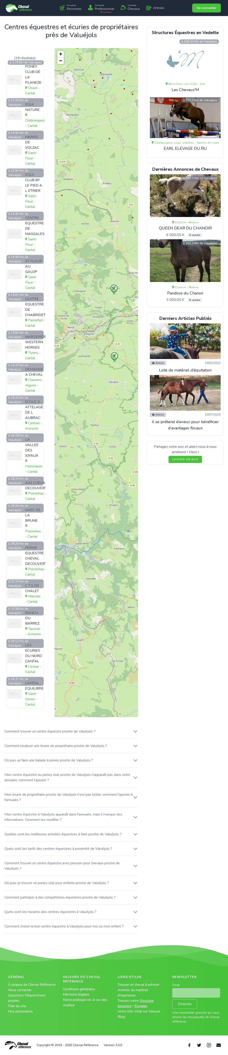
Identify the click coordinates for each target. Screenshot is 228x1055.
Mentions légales (76, 994)
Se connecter (206, 8)
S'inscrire (184, 1004)
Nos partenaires (20, 1011)
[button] (114, 289)
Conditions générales (79, 989)
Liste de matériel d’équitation (185, 370)
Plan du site (17, 1006)
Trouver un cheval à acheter (138, 984)
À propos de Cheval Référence (32, 984)
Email (176, 985)
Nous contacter (20, 990)
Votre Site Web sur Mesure (139, 1011)
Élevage (140, 1006)
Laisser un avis (185, 459)
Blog (121, 1016)
